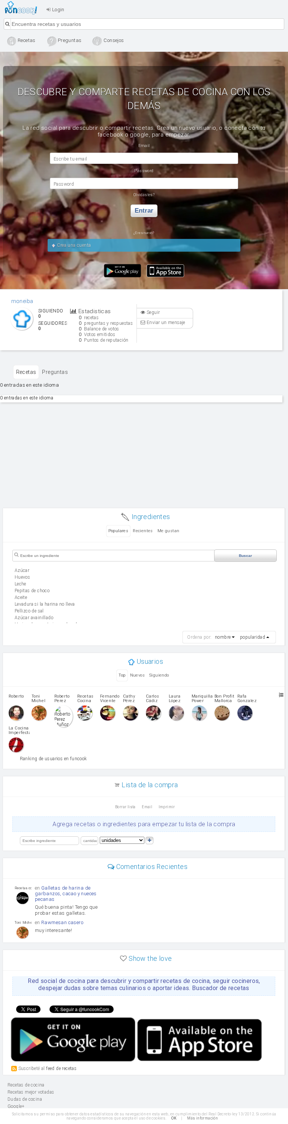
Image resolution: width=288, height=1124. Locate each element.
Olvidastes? (144, 195)
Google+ (16, 1106)
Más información (202, 1118)
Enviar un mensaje (165, 322)
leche (20, 584)
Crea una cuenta (73, 245)
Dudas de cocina (25, 1099)
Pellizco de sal (29, 611)
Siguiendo (159, 675)
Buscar (245, 556)
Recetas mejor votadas (31, 1092)
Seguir (153, 312)
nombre (223, 637)
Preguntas (55, 372)
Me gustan (169, 530)
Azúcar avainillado (34, 617)
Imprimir (167, 807)
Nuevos (137, 675)
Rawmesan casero (62, 922)
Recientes (143, 530)
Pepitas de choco (32, 590)
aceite (21, 597)
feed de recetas (61, 1068)
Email (147, 807)
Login (57, 9)
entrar (144, 210)
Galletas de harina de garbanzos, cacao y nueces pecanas (66, 893)
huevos (22, 577)
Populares (118, 530)
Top (121, 675)
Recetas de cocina (23, 8)
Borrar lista (125, 807)
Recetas (26, 372)
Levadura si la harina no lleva (45, 604)
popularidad (252, 637)
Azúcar (22, 570)
